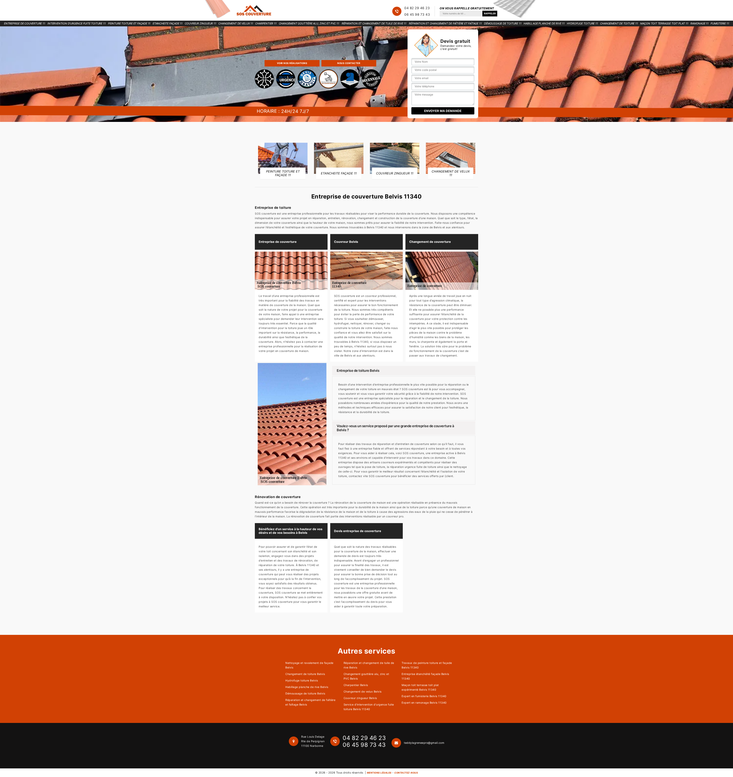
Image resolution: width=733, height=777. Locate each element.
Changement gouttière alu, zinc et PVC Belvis (366, 676)
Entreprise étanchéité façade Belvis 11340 (425, 676)
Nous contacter (348, 63)
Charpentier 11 (265, 23)
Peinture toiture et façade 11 (129, 23)
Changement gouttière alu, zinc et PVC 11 (309, 23)
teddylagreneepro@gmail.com (424, 742)
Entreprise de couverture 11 (24, 23)
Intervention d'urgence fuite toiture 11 (77, 23)
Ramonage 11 (699, 23)
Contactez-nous (406, 772)
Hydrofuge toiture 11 (582, 23)
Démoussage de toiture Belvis (305, 693)
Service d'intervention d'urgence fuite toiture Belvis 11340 (369, 707)
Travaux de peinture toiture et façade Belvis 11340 (427, 665)
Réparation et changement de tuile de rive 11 (374, 23)
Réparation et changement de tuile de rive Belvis (369, 665)
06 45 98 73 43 (417, 14)
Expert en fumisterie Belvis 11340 (424, 696)
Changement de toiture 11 (619, 23)
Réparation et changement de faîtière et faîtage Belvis (310, 702)
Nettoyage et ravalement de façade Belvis (309, 665)
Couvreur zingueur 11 (200, 23)
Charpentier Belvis (356, 685)
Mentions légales (379, 772)
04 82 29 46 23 (417, 8)
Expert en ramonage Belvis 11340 (424, 702)
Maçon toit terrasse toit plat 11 (664, 23)
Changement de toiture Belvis (305, 674)
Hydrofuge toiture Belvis (301, 680)
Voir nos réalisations (292, 63)
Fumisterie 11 (720, 23)
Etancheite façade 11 (167, 23)
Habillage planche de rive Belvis (306, 687)
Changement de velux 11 (235, 23)
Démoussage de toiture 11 (502, 23)
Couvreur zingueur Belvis (360, 698)
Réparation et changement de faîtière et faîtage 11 (445, 23)
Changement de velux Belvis (363, 691)
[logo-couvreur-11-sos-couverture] (254, 10)
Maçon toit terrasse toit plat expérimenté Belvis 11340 (420, 687)
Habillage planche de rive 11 (544, 23)
